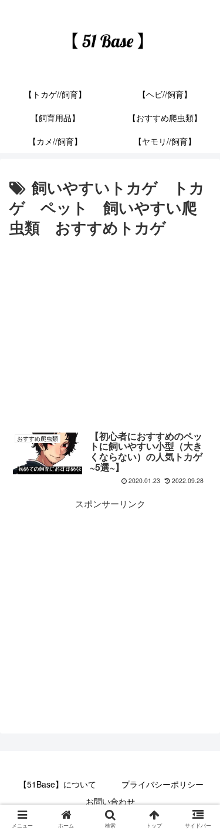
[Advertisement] (110, 329)
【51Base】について (57, 784)
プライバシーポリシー (162, 784)
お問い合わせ (110, 801)
